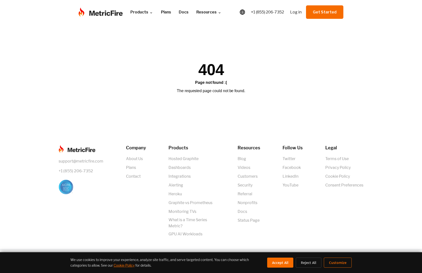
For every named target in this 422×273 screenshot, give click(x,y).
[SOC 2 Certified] (81, 187)
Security (245, 185)
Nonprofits (247, 202)
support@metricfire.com (81, 161)
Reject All (308, 262)
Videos (244, 167)
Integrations (180, 176)
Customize (338, 262)
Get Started (325, 12)
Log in (296, 12)
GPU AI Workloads (185, 234)
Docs (184, 12)
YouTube (290, 185)
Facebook (292, 167)
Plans (131, 167)
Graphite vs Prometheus (190, 202)
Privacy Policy (338, 167)
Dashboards (180, 167)
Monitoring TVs (182, 211)
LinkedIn (290, 176)
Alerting (176, 185)
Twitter (289, 158)
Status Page (249, 220)
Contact (133, 176)
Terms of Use (337, 158)
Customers (248, 176)
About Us (134, 158)
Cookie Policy (337, 176)
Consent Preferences (344, 185)
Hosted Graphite (184, 158)
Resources (206, 12)
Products (139, 12)
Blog (242, 158)
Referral (245, 194)
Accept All (280, 262)
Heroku (175, 194)
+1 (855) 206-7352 (267, 12)
